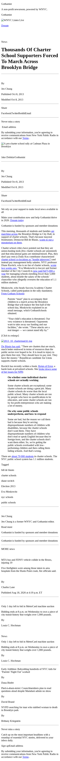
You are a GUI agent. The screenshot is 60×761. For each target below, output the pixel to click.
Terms (25, 138)
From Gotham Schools (12, 293)
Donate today (17, 220)
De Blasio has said (10, 346)
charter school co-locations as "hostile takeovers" (26, 259)
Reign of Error (45, 366)
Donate (5, 25)
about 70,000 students (23, 456)
